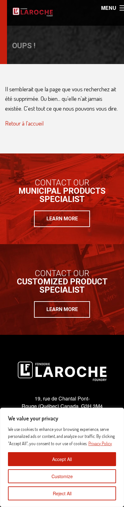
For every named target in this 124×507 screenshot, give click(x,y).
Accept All (62, 459)
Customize (62, 476)
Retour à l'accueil (24, 123)
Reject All (62, 493)
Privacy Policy (100, 443)
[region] (62, 457)
